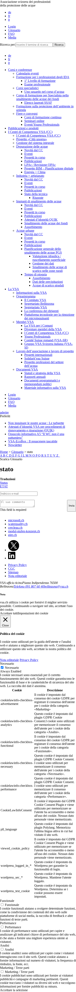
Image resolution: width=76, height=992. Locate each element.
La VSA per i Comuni (38, 325)
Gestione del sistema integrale (35, 143)
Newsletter (15, 445)
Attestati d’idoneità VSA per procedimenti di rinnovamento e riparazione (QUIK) (36, 428)
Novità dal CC (33, 150)
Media (12, 37)
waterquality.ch (18, 524)
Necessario (12, 667)
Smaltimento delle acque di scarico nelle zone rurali (49, 268)
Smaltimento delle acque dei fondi (46, 223)
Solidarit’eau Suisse (36, 358)
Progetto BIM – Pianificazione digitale (48, 168)
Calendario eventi (27, 73)
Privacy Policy (17, 565)
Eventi (28, 154)
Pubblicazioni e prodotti (23, 128)
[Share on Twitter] (13, 550)
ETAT (4, 486)
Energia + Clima (34, 172)
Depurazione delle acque (32, 146)
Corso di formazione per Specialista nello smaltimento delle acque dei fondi (42, 97)
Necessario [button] (7, 663)
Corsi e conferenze (20, 69)
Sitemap (13, 572)
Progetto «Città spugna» (31, 139)
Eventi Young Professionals (41, 124)
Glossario (14, 30)
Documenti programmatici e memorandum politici (42, 382)
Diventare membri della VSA (43, 329)
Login (12, 26)
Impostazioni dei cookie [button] (33, 613)
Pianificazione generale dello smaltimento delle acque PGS (43, 250)
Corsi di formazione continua (42, 117)
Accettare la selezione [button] (14, 990)
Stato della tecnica (35, 194)
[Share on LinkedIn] (11, 558)
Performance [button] (8, 923)
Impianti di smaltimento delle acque (38, 201)
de (9, 12)
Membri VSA (25, 322)
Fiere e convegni (26, 113)
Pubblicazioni (33, 161)
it (9, 19)
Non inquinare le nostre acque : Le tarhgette (36, 423)
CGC (11, 568)
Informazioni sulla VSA (31, 292)
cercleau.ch (15, 527)
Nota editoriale (17, 576)
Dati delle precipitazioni (47, 281)
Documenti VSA (27, 369)
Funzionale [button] (7, 900)
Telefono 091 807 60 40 (29, 586)
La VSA (13, 289)
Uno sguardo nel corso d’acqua (44, 91)
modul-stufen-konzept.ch (24, 531)
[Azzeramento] (59, 455)
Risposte (37, 197)
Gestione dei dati (43, 263)
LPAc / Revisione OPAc (40, 164)
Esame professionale (37, 84)
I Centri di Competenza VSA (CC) (30, 132)
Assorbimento (33, 227)
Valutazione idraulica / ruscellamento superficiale (48, 258)
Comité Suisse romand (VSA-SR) (46, 340)
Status (4, 482)
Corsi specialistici (27, 88)
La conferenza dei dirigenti (41, 311)
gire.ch (12, 535)
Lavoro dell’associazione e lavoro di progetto (45, 351)
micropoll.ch (16, 520)
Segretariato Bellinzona (39, 303)
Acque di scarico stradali (48, 285)
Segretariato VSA (35, 307)
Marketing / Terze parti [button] (14, 967)
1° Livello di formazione (40, 80)
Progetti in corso (34, 157)
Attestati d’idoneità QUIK (41, 219)
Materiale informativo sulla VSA (45, 387)
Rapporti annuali (35, 376)
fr (9, 16)
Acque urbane (25, 230)
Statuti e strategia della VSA (42, 373)
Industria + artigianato (30, 175)
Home (4, 452)
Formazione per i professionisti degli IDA (42, 77)
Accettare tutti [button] (9, 613)
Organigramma (25, 296)
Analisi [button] (4, 945)
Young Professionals (37, 336)
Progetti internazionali (38, 355)
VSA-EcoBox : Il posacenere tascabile (32, 441)
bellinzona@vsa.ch (56, 586)
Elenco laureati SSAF (38, 102)
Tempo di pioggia (35, 274)
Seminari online (34, 121)
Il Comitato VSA (35, 300)
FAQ (11, 34)
